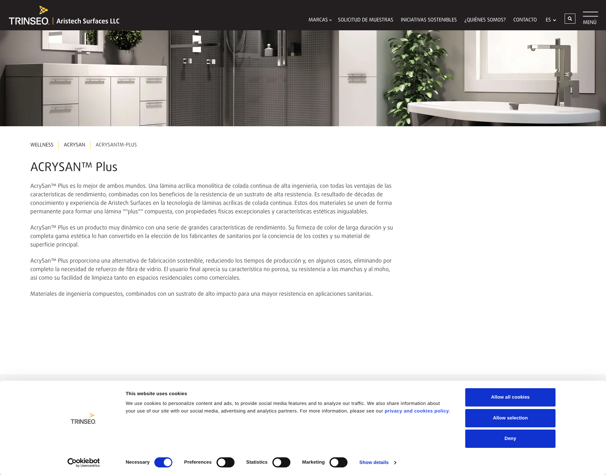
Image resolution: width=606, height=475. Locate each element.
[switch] (226, 462)
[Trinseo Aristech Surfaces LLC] (61, 15)
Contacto (525, 20)
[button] (570, 18)
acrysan (74, 145)
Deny (510, 438)
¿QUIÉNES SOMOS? (485, 20)
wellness (41, 145)
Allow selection (510, 418)
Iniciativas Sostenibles (429, 20)
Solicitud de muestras (365, 20)
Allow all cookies (510, 397)
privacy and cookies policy (417, 411)
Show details (374, 462)
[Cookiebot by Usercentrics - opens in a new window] (83, 462)
